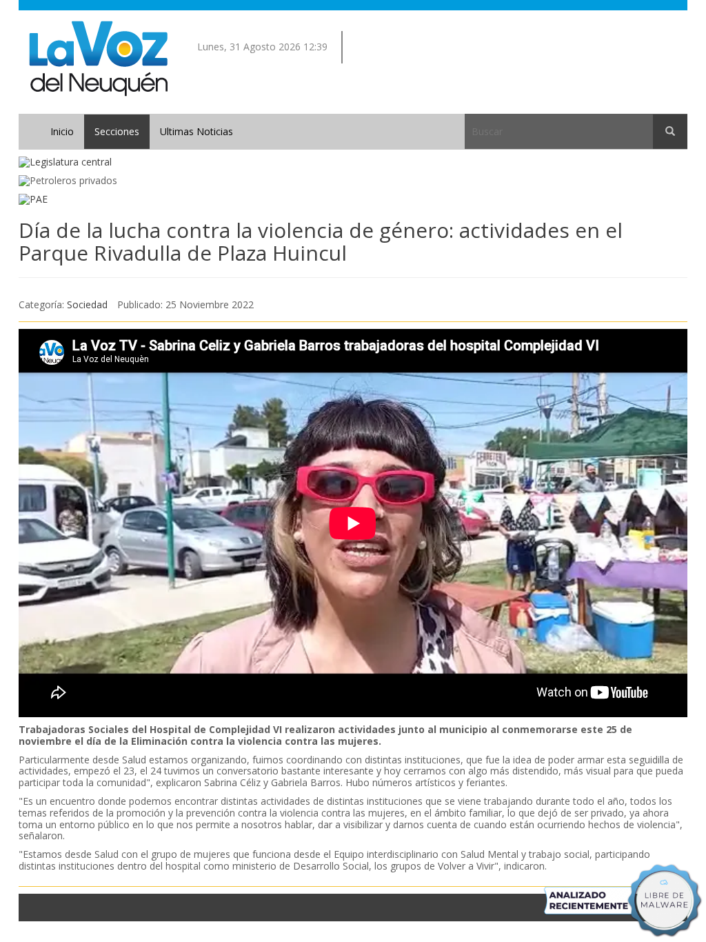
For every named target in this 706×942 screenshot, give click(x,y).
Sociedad (87, 304)
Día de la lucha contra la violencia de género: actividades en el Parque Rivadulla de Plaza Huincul (321, 241)
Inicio (62, 131)
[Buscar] (670, 131)
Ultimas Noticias (196, 131)
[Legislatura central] (353, 162)
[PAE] (353, 200)
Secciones (116, 131)
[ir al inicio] (98, 57)
